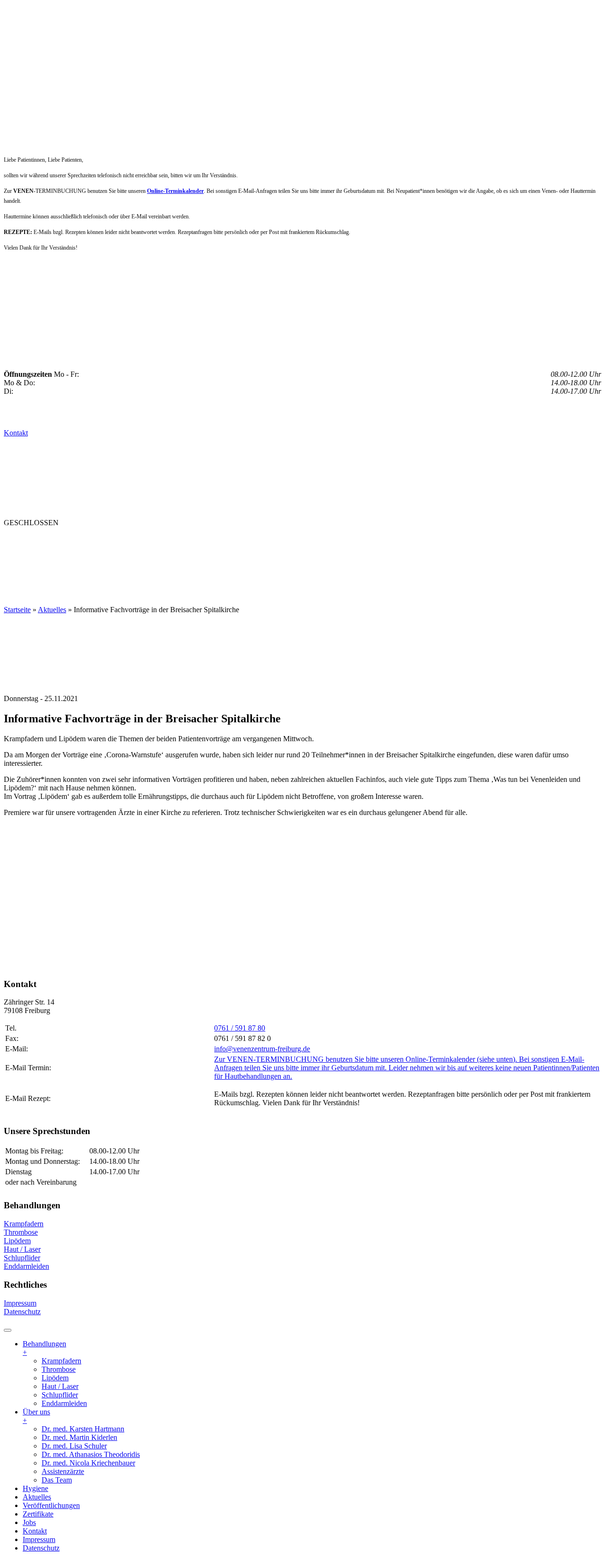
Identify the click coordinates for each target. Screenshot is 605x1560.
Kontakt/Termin (41, 560)
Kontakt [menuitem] (35, 1531)
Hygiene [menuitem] (35, 1488)
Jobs (382, 541)
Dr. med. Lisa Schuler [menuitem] (74, 1446)
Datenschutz (22, 1312)
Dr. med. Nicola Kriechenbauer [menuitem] (88, 1463)
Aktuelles (205, 541)
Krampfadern (23, 1224)
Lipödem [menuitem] (55, 1378)
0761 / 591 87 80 (239, 1028)
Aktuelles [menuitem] (37, 1497)
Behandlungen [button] (39, 541)
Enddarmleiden (26, 1266)
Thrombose (21, 1232)
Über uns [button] (105, 541)
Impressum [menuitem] (39, 1539)
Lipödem (17, 1241)
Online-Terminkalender (175, 191)
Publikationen (271, 541)
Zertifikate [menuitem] (38, 1514)
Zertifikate (338, 541)
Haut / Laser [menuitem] (60, 1386)
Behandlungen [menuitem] (44, 1348)
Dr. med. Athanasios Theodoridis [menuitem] (91, 1454)
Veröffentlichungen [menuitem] (51, 1505)
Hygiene (155, 541)
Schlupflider (22, 1258)
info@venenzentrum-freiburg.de (262, 1049)
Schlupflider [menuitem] (60, 1395)
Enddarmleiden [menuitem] (64, 1403)
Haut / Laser (22, 1249)
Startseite (17, 610)
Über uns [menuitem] (36, 1416)
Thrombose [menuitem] (59, 1369)
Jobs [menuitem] (29, 1522)
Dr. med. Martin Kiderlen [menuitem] (79, 1437)
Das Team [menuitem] (57, 1480)
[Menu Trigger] (7, 1330)
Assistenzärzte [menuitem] (63, 1471)
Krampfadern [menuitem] (61, 1361)
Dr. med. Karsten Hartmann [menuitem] (83, 1429)
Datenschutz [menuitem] (41, 1548)
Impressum (20, 1303)
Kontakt (16, 433)
